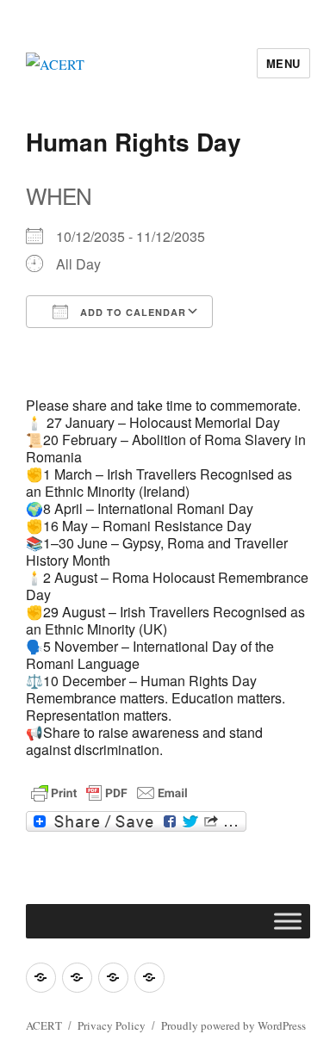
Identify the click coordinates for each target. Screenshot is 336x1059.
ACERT (44, 1025)
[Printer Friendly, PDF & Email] (109, 793)
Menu (283, 63)
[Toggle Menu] (288, 921)
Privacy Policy (112, 1025)
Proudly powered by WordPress (233, 1025)
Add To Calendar (131, 312)
